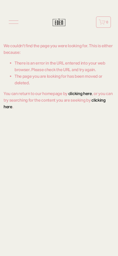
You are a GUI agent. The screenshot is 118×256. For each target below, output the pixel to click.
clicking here (80, 93)
